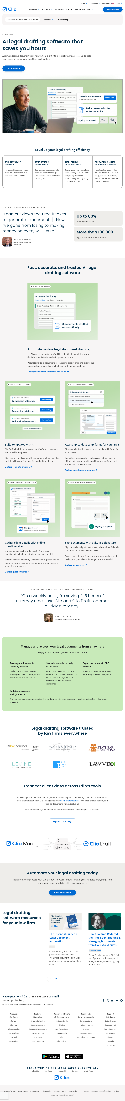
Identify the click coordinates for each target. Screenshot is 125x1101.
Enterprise (59, 9)
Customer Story (95, 950)
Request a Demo (113, 9)
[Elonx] (108, 1000)
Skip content (10, 915)
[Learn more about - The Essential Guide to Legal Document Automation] (65, 941)
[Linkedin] (112, 1000)
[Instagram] (121, 1000)
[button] (50, 979)
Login (118, 3)
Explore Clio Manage (62, 821)
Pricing (69, 9)
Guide (52, 947)
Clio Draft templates (69, 800)
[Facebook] (103, 1000)
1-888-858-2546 (38, 996)
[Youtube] (117, 1000)
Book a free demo (62, 892)
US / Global (106, 3)
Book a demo (13, 68)
